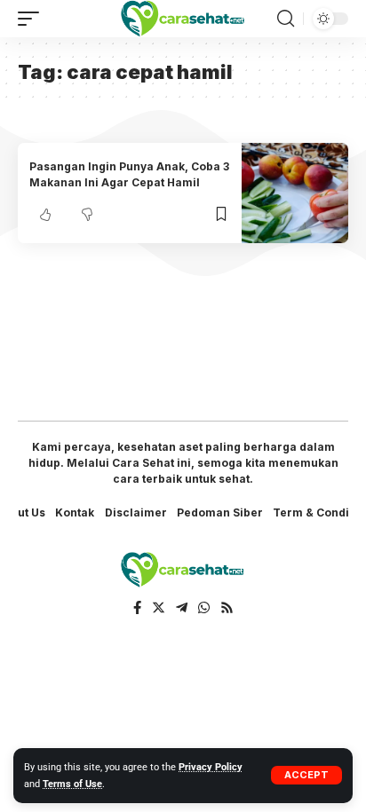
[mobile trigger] (33, 19)
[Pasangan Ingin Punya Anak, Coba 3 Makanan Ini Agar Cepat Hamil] (295, 193)
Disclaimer (136, 512)
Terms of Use (72, 784)
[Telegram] (181, 607)
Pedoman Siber (220, 512)
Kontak (74, 512)
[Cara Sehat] (183, 18)
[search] (285, 18)
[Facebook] (137, 607)
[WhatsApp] (204, 607)
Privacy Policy (211, 767)
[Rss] (227, 607)
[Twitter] (158, 607)
